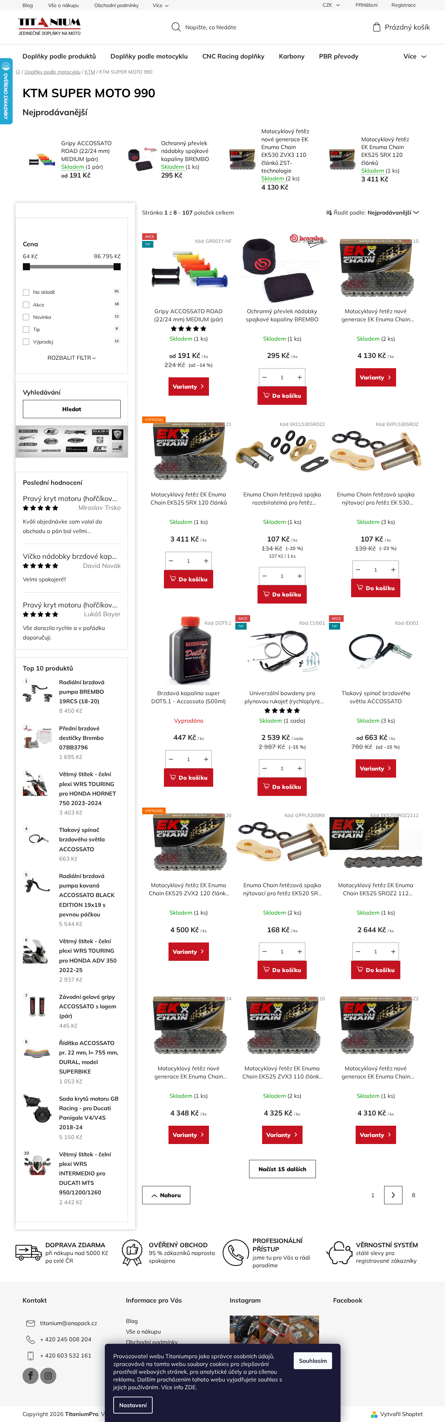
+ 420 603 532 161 (65, 1355)
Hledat (71, 409)
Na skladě (76, 292)
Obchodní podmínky (116, 5)
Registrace (404, 5)
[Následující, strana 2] (393, 1195)
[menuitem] (59, 56)
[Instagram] (48, 1376)
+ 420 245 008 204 (65, 1339)
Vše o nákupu (63, 5)
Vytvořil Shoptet (401, 1413)
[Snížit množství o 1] (264, 377)
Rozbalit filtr (69, 357)
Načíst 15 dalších (282, 1169)
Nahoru (170, 1195)
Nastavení (133, 1405)
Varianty (185, 386)
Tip (75, 329)
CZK (328, 5)
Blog (28, 5)
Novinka (76, 317)
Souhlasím (313, 1360)
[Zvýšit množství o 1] (299, 377)
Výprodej (76, 342)
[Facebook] (31, 1376)
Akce (76, 305)
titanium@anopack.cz (68, 1323)
